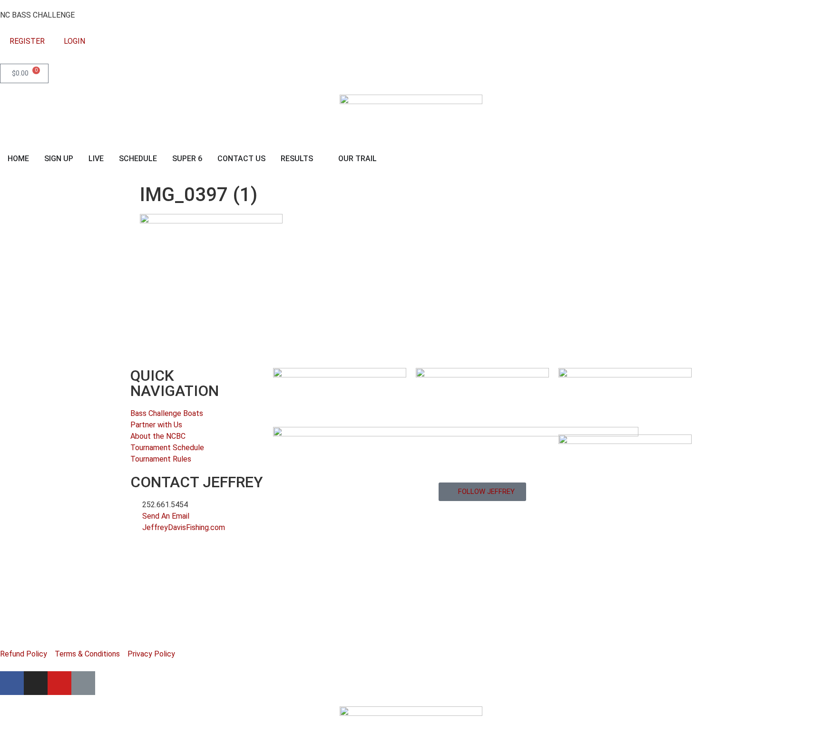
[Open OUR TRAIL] (383, 158)
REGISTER (27, 41)
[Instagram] (36, 683)
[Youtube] (59, 683)
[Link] (83, 683)
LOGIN (74, 41)
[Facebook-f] (12, 683)
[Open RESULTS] (319, 158)
